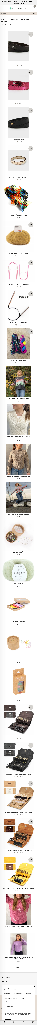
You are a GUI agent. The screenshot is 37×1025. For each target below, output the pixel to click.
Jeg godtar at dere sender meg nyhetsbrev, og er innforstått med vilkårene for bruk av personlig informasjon (18, 1015)
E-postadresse (9, 1006)
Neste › (18, 967)
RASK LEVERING (18, 3)
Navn (6, 1001)
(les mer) (21, 1016)
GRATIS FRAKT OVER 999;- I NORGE (13, 1)
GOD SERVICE (30, 1)
